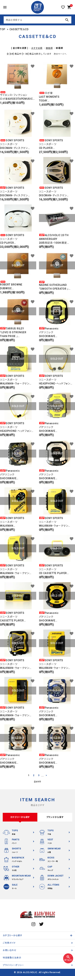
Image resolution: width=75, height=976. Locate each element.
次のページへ (60, 54)
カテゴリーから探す (12, 935)
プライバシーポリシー (13, 965)
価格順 (49, 48)
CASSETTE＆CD (19, 29)
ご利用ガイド (9, 943)
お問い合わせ (9, 950)
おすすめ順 (37, 48)
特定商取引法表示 (12, 957)
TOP (2, 29)
